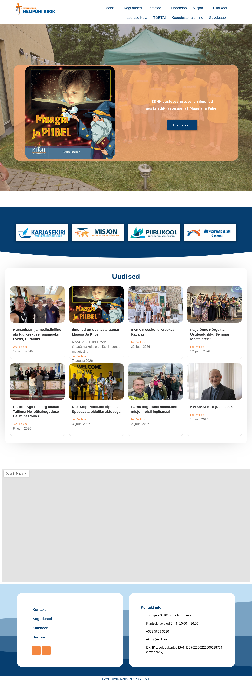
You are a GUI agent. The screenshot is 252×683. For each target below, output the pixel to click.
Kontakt (39, 610)
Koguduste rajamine (187, 17)
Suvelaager (218, 17)
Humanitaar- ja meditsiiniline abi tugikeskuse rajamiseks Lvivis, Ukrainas (37, 334)
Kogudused (133, 8)
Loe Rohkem (20, 346)
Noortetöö (179, 8)
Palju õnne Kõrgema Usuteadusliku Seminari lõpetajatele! (210, 334)
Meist (109, 8)
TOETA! (159, 17)
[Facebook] (36, 650)
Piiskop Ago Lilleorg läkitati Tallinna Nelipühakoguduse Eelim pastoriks (36, 411)
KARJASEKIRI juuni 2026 (211, 407)
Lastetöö (154, 8)
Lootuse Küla (137, 17)
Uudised (126, 276)
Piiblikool (220, 8)
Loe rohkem (182, 125)
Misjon (198, 8)
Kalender (40, 628)
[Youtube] (46, 650)
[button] (111, 8)
